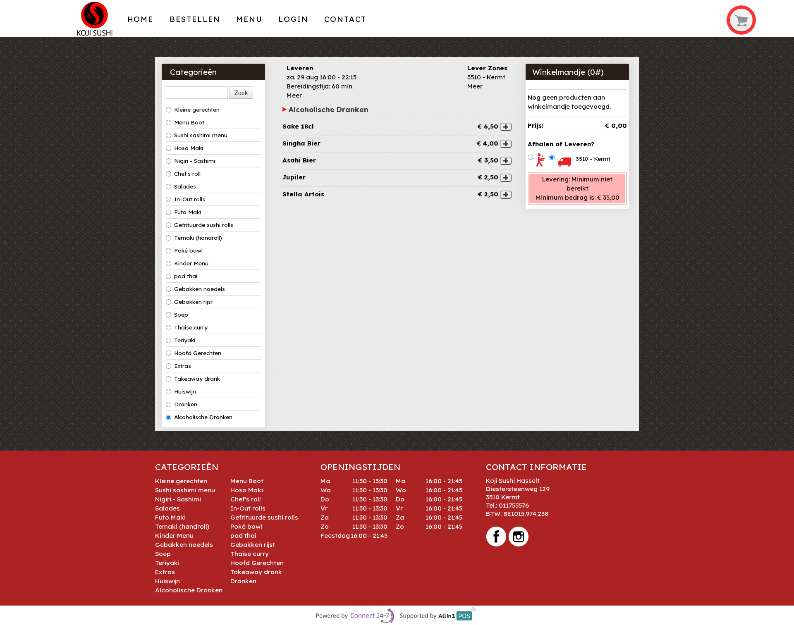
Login (293, 19)
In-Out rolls (189, 199)
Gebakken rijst (193, 301)
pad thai (185, 276)
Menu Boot (189, 122)
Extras (182, 366)
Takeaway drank (197, 378)
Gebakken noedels (199, 289)
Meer (294, 95)
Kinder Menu (191, 263)
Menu (249, 19)
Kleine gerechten (197, 109)
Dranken (185, 404)
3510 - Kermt (593, 158)
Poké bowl (188, 250)
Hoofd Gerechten (197, 353)
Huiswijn (185, 391)
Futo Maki (187, 212)
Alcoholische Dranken (203, 417)
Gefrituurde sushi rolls (203, 225)
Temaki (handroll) (198, 237)
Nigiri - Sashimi (194, 160)
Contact (345, 19)
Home (140, 19)
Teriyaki (184, 340)
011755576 (514, 505)
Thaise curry (191, 327)
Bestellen (195, 19)
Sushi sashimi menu (200, 135)
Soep (181, 314)
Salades (185, 186)
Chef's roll (187, 173)
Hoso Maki (188, 148)
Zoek (241, 92)
